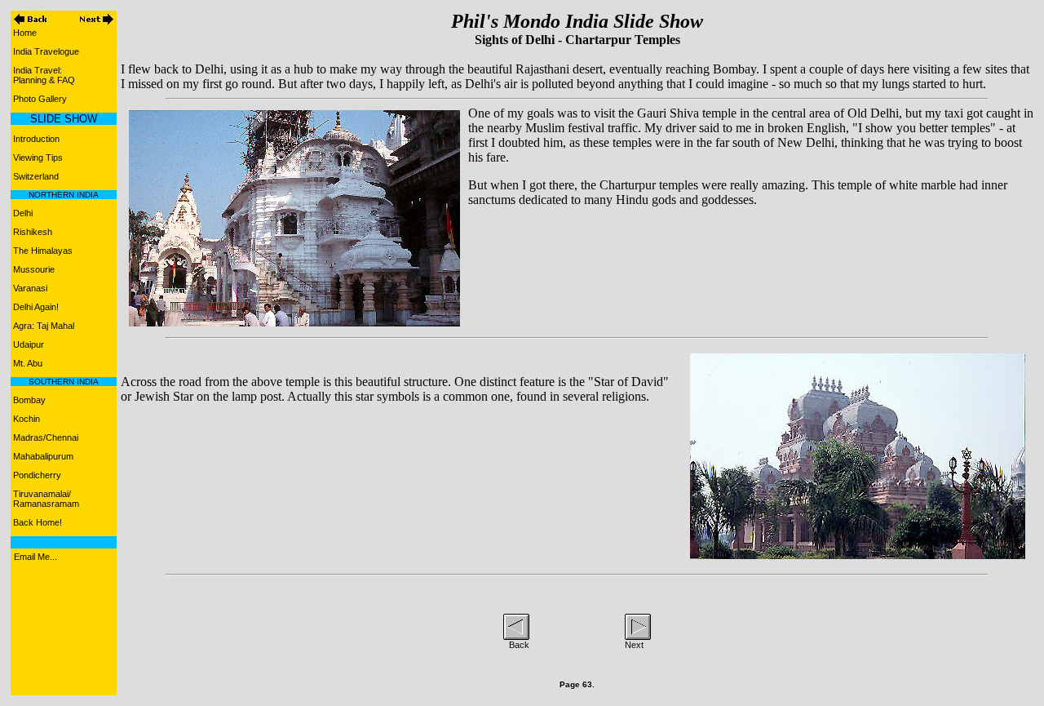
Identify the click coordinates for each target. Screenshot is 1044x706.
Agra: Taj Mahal (43, 326)
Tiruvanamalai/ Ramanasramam (45, 498)
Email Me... (35, 557)
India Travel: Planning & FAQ (43, 75)
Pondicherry (37, 475)
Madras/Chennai (45, 437)
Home (25, 33)
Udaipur (28, 344)
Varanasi (30, 288)
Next (634, 645)
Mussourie (34, 269)
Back (519, 645)
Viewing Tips (38, 157)
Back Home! (37, 522)
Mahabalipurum (43, 456)
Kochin (26, 419)
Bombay (29, 400)
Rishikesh (32, 232)
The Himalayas (43, 250)
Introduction (36, 139)
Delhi (23, 213)
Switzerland (36, 176)
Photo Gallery (40, 99)
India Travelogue (46, 51)
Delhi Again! (36, 307)
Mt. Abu (27, 363)
